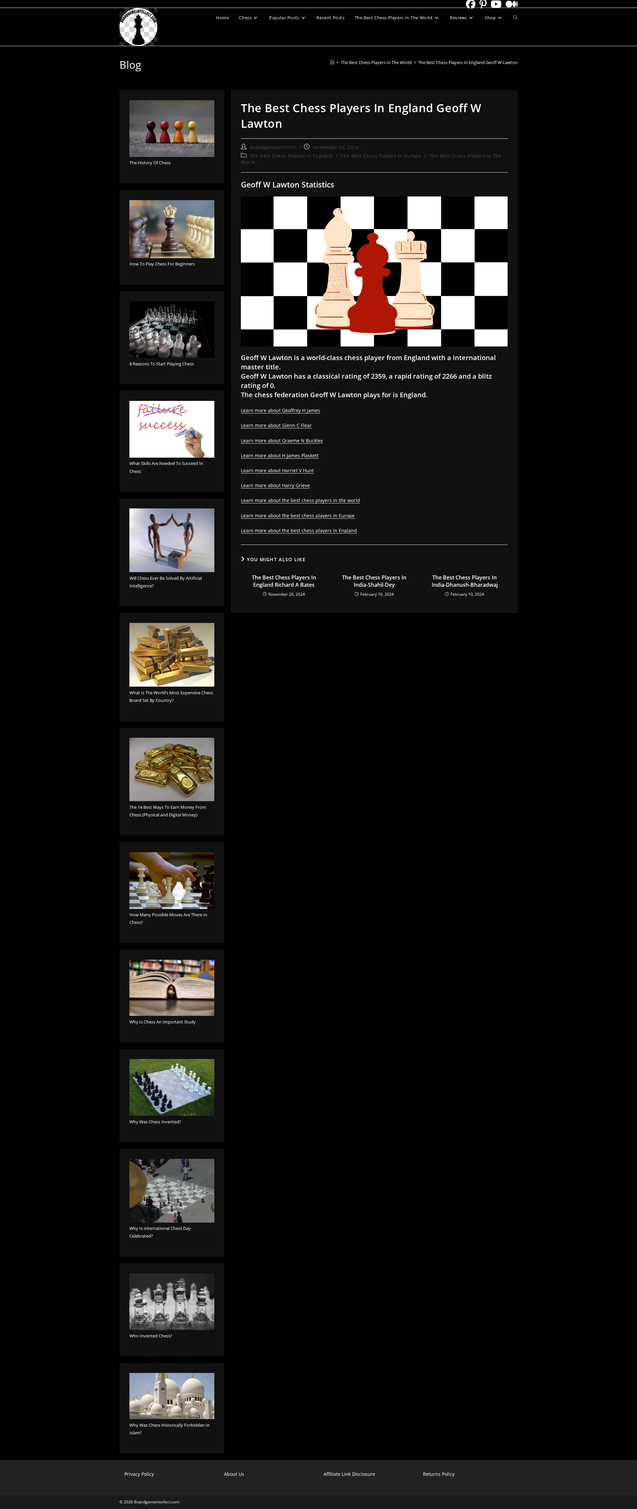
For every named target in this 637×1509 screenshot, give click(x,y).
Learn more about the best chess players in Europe (298, 515)
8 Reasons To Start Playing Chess (161, 364)
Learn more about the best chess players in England (299, 530)
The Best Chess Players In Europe (381, 156)
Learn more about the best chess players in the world (300, 500)
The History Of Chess (150, 163)
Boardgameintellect (273, 147)
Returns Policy (439, 1474)
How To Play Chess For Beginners (162, 264)
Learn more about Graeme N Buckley (282, 440)
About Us (234, 1474)
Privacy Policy (139, 1474)
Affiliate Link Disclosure (349, 1474)
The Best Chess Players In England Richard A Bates (284, 581)
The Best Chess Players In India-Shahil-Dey (374, 581)
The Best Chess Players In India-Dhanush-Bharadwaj (465, 581)
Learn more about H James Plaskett (279, 455)
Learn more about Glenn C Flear (276, 425)
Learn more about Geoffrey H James (280, 410)
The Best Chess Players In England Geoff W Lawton (468, 62)
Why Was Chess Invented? (155, 1122)
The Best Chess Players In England (291, 156)
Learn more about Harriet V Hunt (277, 470)
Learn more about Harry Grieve (275, 485)
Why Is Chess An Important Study (162, 1022)
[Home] (332, 62)
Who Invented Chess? (150, 1336)
